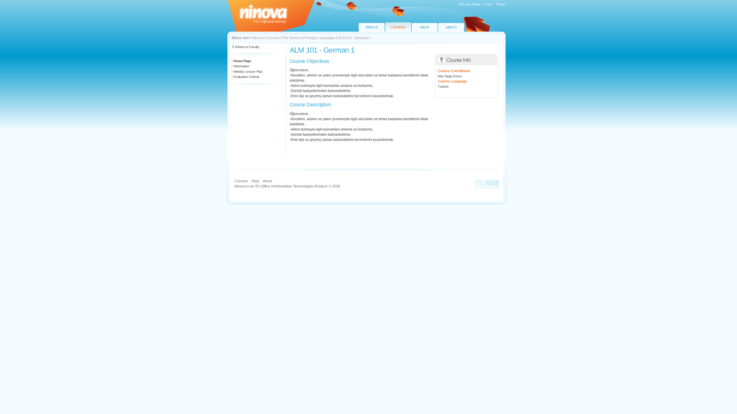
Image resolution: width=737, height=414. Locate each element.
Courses (273, 38)
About (267, 181)
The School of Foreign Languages (308, 38)
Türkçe (500, 4)
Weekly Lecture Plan (248, 71)
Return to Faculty (247, 47)
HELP (424, 27)
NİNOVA (371, 27)
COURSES (398, 27)
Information (241, 66)
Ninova (258, 38)
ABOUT (451, 27)
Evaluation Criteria (246, 76)
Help (255, 181)
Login (488, 4)
